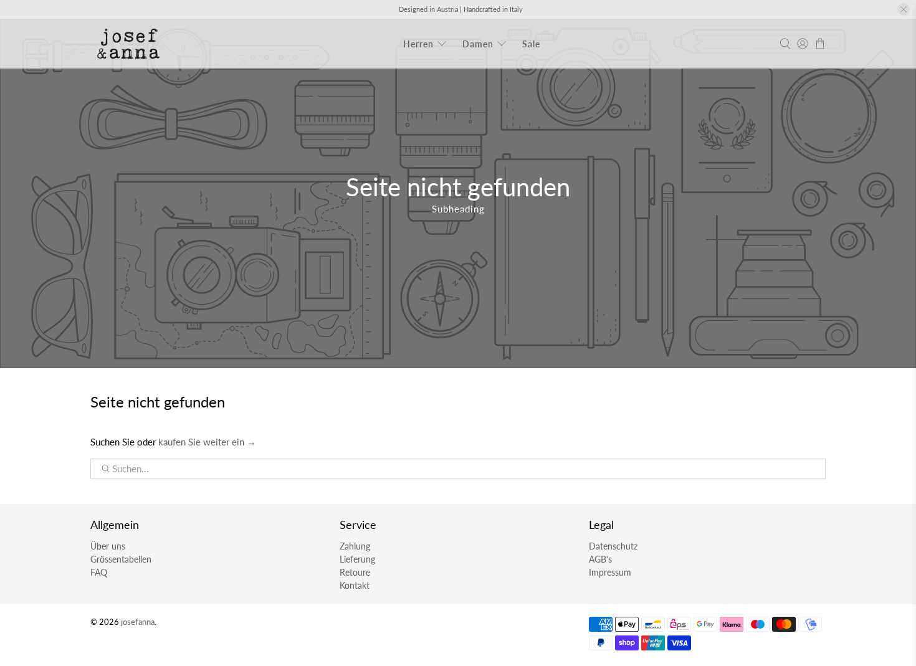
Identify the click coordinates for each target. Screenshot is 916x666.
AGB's (600, 559)
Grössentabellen (120, 559)
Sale (531, 44)
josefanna (138, 622)
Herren (418, 44)
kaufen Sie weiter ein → (207, 441)
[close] (903, 9)
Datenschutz (613, 546)
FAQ (98, 572)
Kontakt (355, 585)
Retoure (355, 572)
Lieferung (357, 559)
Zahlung (355, 546)
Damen (478, 44)
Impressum (610, 572)
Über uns (107, 546)
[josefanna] (128, 44)
